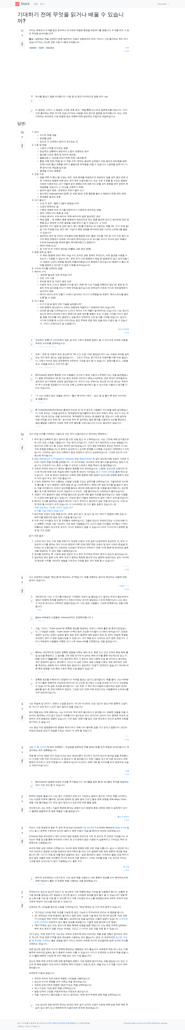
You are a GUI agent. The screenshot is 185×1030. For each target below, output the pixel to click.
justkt (40, 426)
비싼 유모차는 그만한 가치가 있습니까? (53, 507)
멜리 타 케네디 (123, 817)
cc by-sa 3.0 (141, 1023)
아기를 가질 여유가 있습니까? (49, 510)
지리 (127, 48)
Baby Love (120, 827)
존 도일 (126, 867)
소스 (127, 51)
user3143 (41, 100)
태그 (42, 4)
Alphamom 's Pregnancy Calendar (56, 458)
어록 (127, 771)
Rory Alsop (42, 788)
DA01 (127, 736)
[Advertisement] (79, 71)
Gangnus (41, 402)
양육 (36, 4)
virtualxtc (41, 884)
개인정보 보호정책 (65, 1023)
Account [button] (162, 4)
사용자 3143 (124, 586)
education (50, 48)
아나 (39, 610)
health (41, 48)
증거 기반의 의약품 (105, 471)
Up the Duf (88, 827)
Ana (39, 645)
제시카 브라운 (123, 329)
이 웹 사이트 (40, 747)
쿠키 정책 (52, 1023)
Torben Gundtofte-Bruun (47, 347)
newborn (33, 48)
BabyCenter (86, 458)
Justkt (126, 566)
